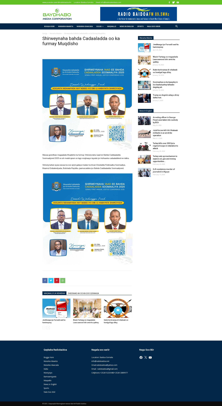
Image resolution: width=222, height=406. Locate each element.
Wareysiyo (48, 372)
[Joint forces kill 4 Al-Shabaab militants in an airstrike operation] (144, 133)
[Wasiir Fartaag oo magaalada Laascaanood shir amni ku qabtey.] (87, 308)
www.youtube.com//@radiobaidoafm (56, 2)
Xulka (98, 26)
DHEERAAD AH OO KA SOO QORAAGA (83, 293)
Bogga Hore (49, 26)
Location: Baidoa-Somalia (83, 2)
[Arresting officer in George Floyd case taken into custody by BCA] (144, 120)
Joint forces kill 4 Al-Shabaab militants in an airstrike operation (165, 132)
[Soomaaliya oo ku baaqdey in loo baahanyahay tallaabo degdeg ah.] (144, 85)
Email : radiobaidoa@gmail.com (104, 369)
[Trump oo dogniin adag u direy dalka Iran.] (144, 98)
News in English (127, 26)
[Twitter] (173, 2)
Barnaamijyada (50, 376)
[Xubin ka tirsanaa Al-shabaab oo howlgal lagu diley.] (118, 308)
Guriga (44, 33)
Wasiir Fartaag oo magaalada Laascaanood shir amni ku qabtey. (165, 59)
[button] (176, 26)
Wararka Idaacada (85, 26)
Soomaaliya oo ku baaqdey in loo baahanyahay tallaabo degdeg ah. (165, 84)
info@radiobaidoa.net (100, 361)
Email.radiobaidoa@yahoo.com (104, 365)
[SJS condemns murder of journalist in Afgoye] (144, 172)
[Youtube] (178, 2)
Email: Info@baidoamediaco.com (108, 2)
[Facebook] (169, 2)
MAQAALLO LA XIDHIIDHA (54, 293)
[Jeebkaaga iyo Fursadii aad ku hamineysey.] (56, 308)
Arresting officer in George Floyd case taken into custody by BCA (165, 120)
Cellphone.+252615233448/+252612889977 (109, 372)
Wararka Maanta (65, 26)
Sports (140, 26)
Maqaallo (111, 26)
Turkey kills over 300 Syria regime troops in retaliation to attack (165, 145)
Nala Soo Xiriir (153, 26)
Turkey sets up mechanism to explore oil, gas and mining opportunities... (165, 158)
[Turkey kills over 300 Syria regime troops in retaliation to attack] (144, 146)
